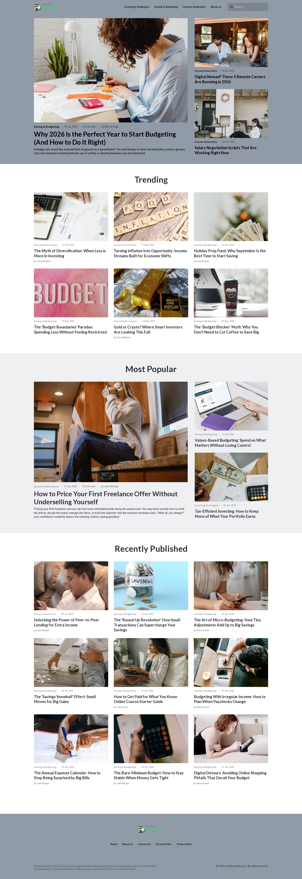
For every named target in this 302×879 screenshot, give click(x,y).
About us (216, 7)
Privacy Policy (164, 844)
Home (113, 844)
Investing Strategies (136, 7)
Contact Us (144, 844)
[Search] (231, 7)
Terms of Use (184, 844)
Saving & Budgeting (166, 7)
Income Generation (194, 7)
